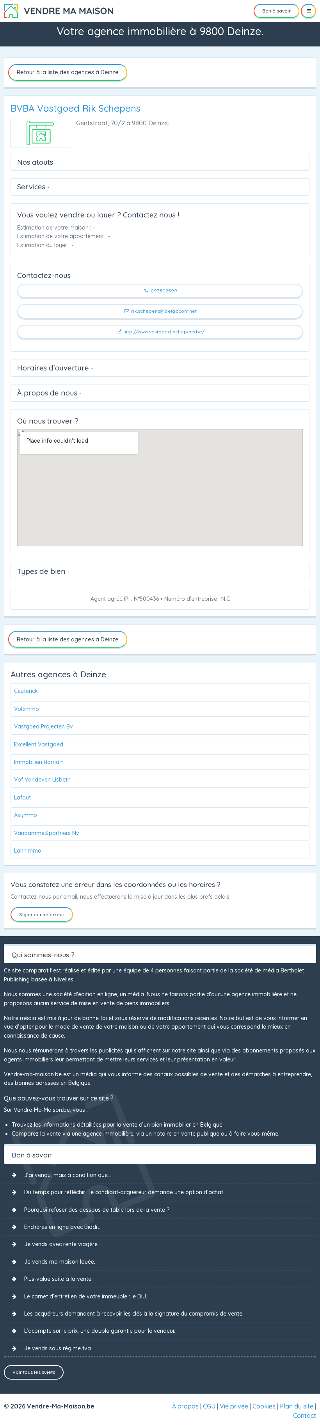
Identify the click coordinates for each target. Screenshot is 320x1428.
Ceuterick (26, 690)
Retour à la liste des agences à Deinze (68, 72)
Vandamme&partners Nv (46, 833)
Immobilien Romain (39, 762)
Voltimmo (26, 708)
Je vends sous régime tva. (58, 1348)
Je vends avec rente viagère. (61, 1244)
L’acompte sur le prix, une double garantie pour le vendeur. (99, 1330)
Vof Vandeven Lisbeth (42, 779)
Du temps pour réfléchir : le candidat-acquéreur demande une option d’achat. (124, 1192)
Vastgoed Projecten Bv (43, 726)
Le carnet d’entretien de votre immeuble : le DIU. (85, 1296)
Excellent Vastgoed (38, 744)
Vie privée (234, 1406)
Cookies (264, 1406)
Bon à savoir (276, 11)
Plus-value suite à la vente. (58, 1278)
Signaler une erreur (41, 914)
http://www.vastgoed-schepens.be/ (163, 332)
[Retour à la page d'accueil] (58, 10)
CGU (209, 1406)
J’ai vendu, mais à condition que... (67, 1175)
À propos (185, 1406)
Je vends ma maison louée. (59, 1261)
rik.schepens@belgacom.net (163, 311)
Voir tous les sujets (33, 1372)
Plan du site (296, 1406)
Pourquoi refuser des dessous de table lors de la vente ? (96, 1209)
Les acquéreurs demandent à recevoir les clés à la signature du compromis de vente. (134, 1313)
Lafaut (22, 797)
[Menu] (308, 11)
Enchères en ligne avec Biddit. (62, 1226)
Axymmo (25, 815)
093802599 (163, 291)
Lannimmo (27, 850)
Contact (304, 1415)
